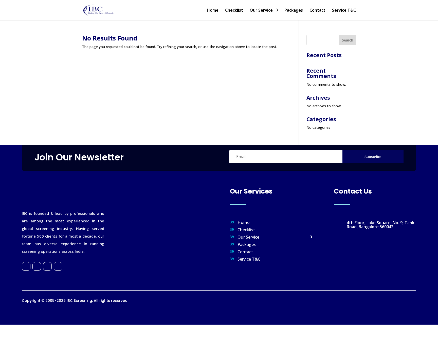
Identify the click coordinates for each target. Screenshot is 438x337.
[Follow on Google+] (47, 266)
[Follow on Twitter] (36, 266)
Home (212, 10)
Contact (317, 10)
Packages (293, 10)
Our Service (261, 10)
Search (347, 40)
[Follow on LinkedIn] (58, 266)
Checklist (234, 10)
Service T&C (344, 10)
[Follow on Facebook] (26, 266)
